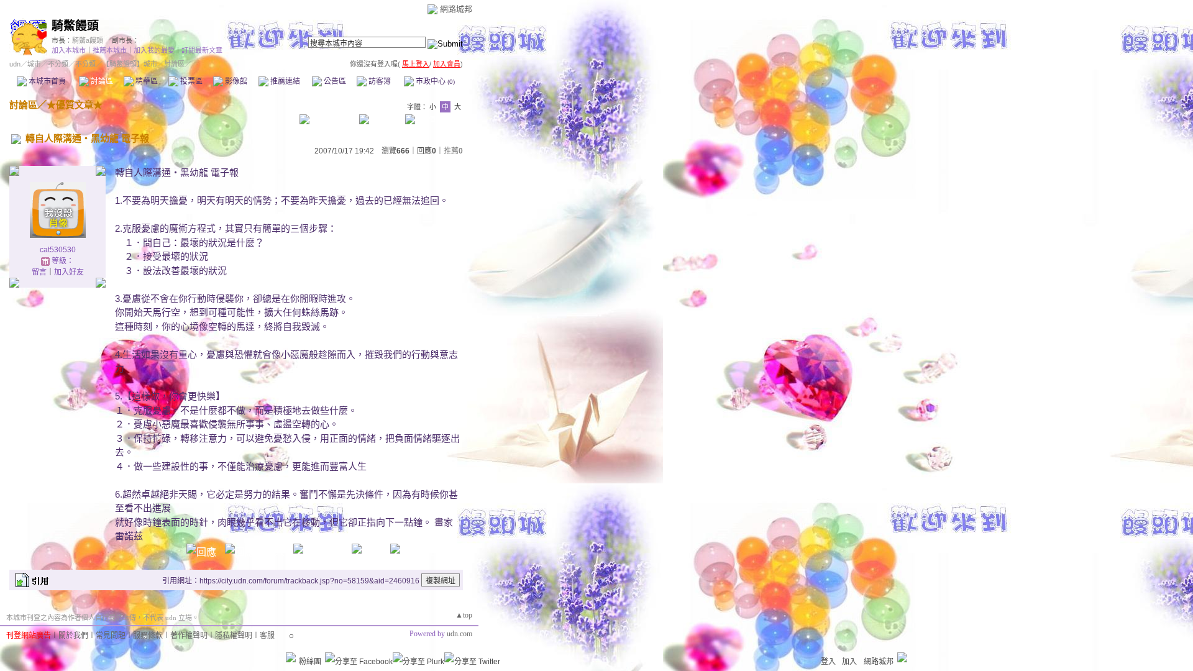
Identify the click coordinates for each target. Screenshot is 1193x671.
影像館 (235, 81)
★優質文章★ (75, 104)
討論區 (101, 81)
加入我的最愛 (154, 50)
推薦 (453, 151)
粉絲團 (310, 661)
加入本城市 (69, 50)
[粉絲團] (291, 657)
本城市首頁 (46, 81)
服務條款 (148, 635)
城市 (34, 64)
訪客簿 (379, 81)
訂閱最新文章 (201, 50)
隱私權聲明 (233, 635)
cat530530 (58, 249)
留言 (39, 272)
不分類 (58, 64)
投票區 (190, 81)
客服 (267, 635)
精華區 (146, 81)
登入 (828, 661)
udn (15, 64)
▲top (463, 615)
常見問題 (111, 635)
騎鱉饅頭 (75, 25)
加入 (849, 661)
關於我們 (73, 635)
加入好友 (69, 272)
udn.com (459, 633)
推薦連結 (284, 81)
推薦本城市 (110, 50)
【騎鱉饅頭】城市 (130, 64)
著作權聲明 (189, 635)
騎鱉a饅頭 (87, 40)
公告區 (334, 81)
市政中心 (434, 81)
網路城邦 (456, 9)
